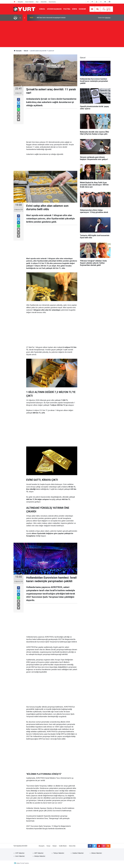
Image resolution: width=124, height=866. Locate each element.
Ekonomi (82, 9)
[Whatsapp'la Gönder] (18, 109)
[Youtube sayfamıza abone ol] (99, 846)
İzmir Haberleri (20, 856)
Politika (66, 9)
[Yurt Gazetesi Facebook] (88, 2)
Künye (48, 846)
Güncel (42, 9)
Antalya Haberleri (39, 856)
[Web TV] (105, 2)
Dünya (74, 9)
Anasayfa (41, 846)
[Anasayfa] (15, 2)
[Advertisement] (62, 34)
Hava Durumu (52, 2)
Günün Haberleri (29, 2)
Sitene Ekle (43, 2)
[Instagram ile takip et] (103, 846)
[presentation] (20, 18)
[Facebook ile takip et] (90, 846)
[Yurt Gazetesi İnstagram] (101, 2)
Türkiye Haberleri (58, 853)
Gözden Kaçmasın (54, 9)
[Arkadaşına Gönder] (18, 112)
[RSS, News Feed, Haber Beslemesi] (108, 846)
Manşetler (20, 2)
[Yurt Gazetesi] (24, 9)
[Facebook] (18, 99)
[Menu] (92, 9)
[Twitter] (18, 102)
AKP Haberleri (38, 853)
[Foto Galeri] (109, 2)
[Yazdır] (18, 116)
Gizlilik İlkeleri (63, 846)
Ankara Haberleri (96, 853)
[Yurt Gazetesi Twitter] (92, 2)
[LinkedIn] (18, 106)
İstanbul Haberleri (78, 853)
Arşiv (37, 2)
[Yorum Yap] (18, 119)
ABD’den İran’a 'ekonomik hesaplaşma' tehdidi (51, 17)
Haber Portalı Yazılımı (23, 863)
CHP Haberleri (19, 853)
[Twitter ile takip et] (94, 846)
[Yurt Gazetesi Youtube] (97, 2)
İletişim (55, 846)
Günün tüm (104, 17)
